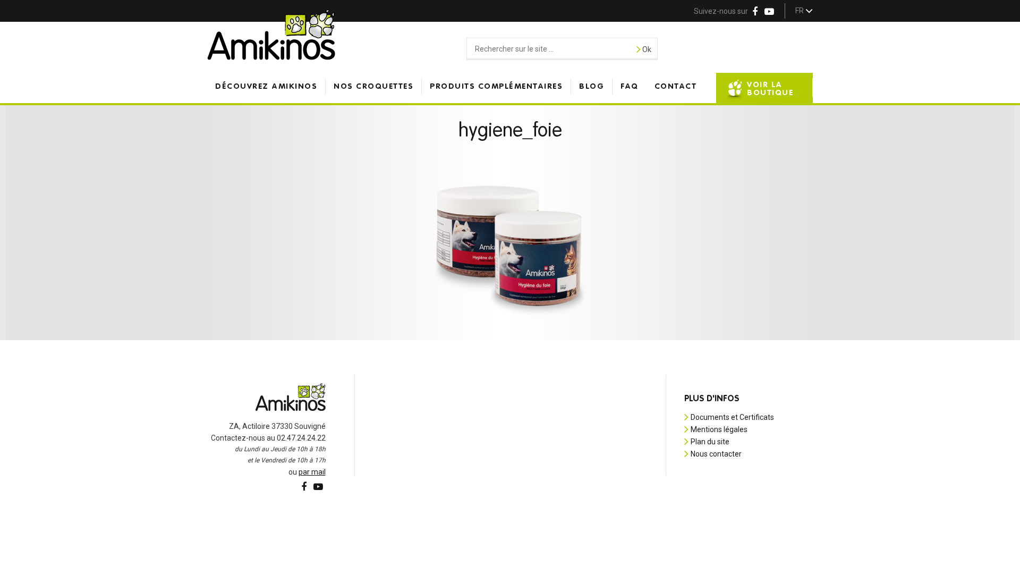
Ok (646, 49)
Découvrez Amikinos (266, 86)
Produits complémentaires (496, 86)
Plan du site (710, 441)
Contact (675, 86)
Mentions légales (719, 429)
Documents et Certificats (732, 417)
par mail (312, 472)
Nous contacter (716, 454)
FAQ (629, 86)
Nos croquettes (373, 86)
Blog (591, 86)
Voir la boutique (770, 89)
